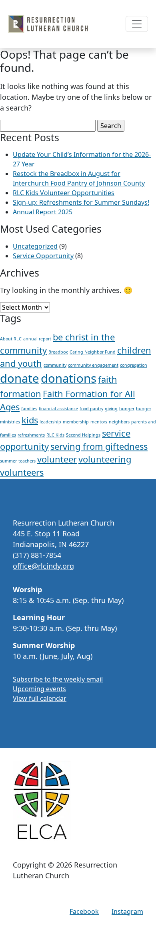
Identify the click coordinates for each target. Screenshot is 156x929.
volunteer (57, 459)
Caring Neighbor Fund (93, 352)
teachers (27, 461)
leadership (50, 422)
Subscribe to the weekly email (58, 679)
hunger (126, 408)
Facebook (84, 911)
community (55, 365)
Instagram (127, 911)
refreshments (31, 435)
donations (68, 378)
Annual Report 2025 (42, 212)
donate (19, 378)
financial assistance (58, 408)
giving (111, 408)
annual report (37, 339)
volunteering (104, 459)
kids (30, 420)
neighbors (119, 422)
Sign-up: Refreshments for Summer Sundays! (81, 202)
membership (76, 422)
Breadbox (58, 352)
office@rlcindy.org (43, 566)
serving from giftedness (99, 446)
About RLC (11, 339)
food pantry (91, 408)
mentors (98, 422)
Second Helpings (83, 435)
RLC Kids (55, 435)
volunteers (22, 472)
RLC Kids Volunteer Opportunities (63, 192)
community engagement (93, 365)
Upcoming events (39, 688)
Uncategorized (35, 246)
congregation (133, 365)
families (29, 408)
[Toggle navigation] (137, 24)
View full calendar (39, 698)
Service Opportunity (43, 255)
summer (8, 461)
